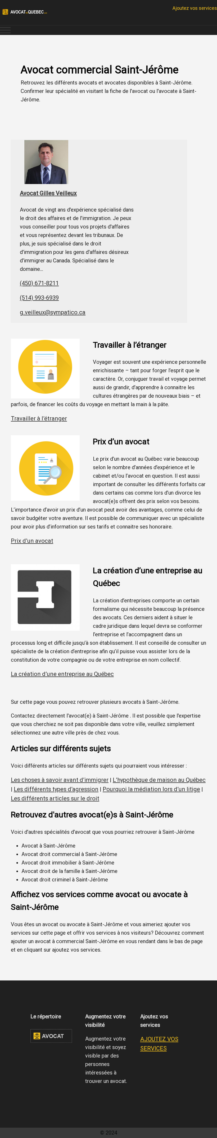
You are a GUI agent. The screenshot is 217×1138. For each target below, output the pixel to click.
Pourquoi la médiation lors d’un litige (151, 789)
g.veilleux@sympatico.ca (52, 312)
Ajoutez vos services (195, 8)
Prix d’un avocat (32, 540)
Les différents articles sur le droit (55, 798)
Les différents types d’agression (56, 789)
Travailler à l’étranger (39, 418)
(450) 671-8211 (39, 283)
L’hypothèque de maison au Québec (159, 780)
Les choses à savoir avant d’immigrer (59, 780)
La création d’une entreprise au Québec (62, 674)
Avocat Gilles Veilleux (48, 193)
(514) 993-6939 (39, 297)
